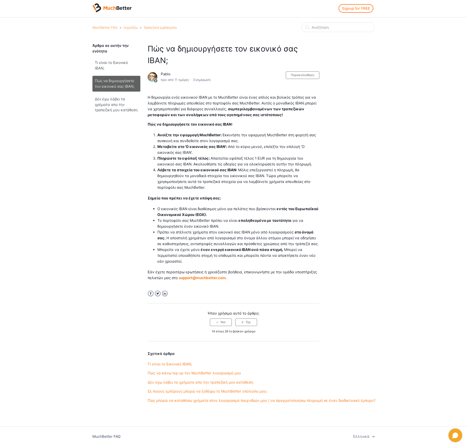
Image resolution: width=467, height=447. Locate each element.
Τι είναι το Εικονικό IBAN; (111, 65)
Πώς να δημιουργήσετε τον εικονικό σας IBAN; (114, 83)
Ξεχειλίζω (130, 27)
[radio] (221, 322)
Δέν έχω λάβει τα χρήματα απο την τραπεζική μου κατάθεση (116, 104)
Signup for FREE (356, 8)
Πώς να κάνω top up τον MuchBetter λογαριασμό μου (194, 373)
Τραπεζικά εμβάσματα (160, 27)
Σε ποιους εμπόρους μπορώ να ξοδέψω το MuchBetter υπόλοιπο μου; (207, 391)
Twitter (158, 294)
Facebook (151, 294)
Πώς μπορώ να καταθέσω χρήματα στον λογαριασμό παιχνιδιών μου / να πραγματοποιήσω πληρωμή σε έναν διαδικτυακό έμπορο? (262, 400)
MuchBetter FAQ (104, 27)
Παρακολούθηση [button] (302, 75)
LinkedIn (165, 294)
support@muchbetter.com (202, 277)
